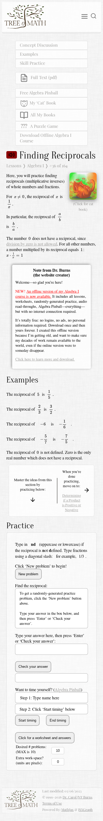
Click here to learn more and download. (45, 359)
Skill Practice (32, 63)
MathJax (67, 809)
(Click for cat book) (83, 206)
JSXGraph (85, 809)
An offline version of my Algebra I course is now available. (47, 294)
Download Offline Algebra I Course (45, 137)
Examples (29, 54)
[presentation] (19, 197)
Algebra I (35, 165)
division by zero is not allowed (31, 244)
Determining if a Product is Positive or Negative (71, 502)
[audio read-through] (11, 154)
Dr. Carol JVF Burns (77, 797)
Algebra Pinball (68, 689)
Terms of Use (52, 803)
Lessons (13, 165)
